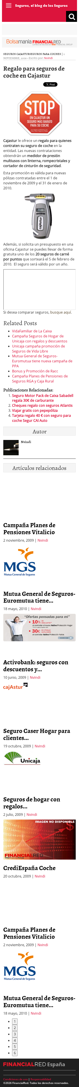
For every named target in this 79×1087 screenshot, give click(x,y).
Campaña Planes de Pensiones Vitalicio (29, 528)
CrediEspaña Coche (29, 867)
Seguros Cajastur (16, 54)
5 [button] (15, 1046)
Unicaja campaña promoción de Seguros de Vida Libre (38, 349)
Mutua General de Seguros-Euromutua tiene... (39, 597)
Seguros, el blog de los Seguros (41, 5)
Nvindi (48, 58)
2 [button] (15, 1027)
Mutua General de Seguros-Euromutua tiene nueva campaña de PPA (42, 361)
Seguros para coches (45, 54)
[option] (39, 578)
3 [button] (15, 1034)
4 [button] (15, 1040)
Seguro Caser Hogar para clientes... (36, 734)
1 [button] (15, 1021)
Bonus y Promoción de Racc (35, 371)
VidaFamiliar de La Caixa (32, 331)
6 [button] (15, 1052)
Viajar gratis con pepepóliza (35, 410)
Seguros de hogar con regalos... (31, 802)
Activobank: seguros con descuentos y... (35, 665)
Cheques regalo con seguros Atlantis (42, 405)
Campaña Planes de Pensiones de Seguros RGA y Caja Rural (40, 379)
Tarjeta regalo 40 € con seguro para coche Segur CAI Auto (41, 418)
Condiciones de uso (15, 1079)
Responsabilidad (41, 1079)
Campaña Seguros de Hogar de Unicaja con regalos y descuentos (39, 339)
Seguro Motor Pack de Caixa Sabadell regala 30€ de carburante (42, 398)
